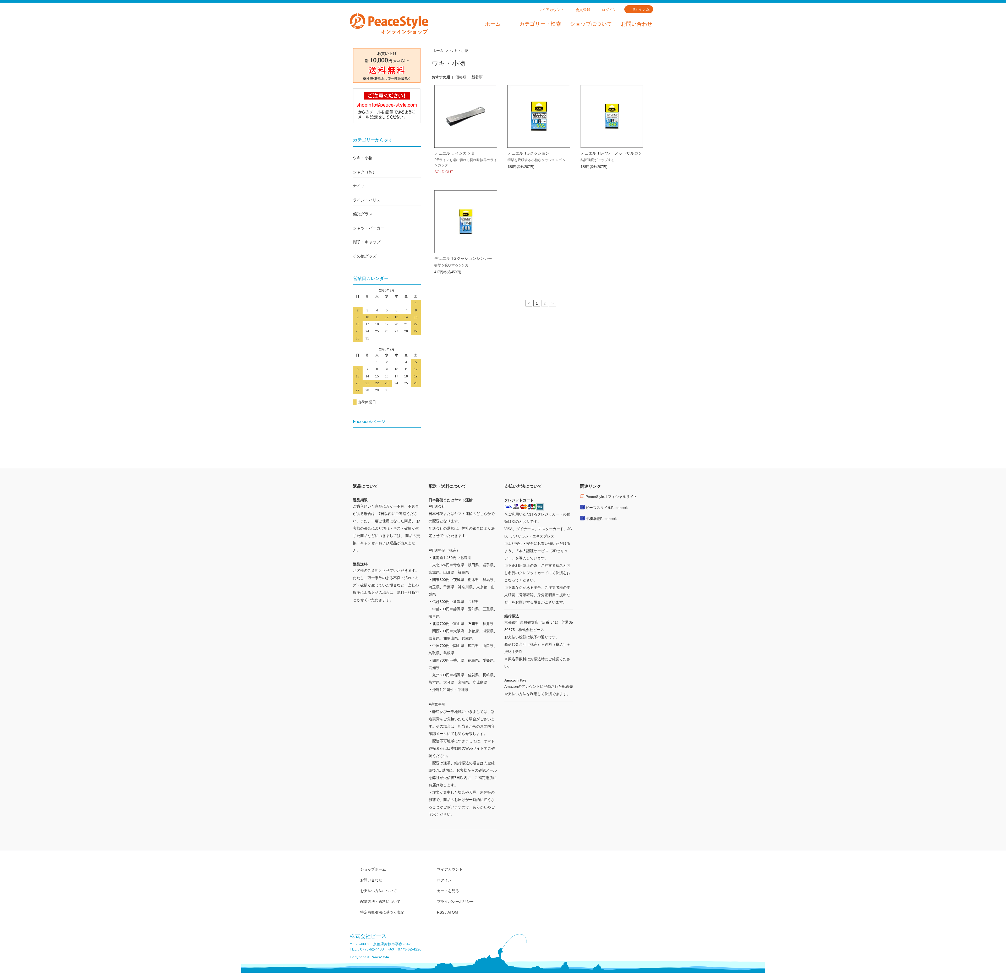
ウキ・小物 (459, 50)
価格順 (460, 77)
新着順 (477, 77)
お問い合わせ (636, 24)
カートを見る (448, 891)
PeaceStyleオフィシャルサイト (611, 497)
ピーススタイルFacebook (607, 508)
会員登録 (583, 10)
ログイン (609, 10)
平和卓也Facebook (601, 519)
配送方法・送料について (380, 901)
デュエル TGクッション (528, 153)
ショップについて (591, 24)
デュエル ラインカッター (456, 153)
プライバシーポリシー (455, 901)
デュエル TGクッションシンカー (463, 258)
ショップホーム (373, 869)
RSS (440, 912)
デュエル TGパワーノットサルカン (611, 153)
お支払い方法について (378, 891)
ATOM (452, 912)
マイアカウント (551, 10)
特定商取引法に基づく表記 (382, 912)
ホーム (493, 24)
